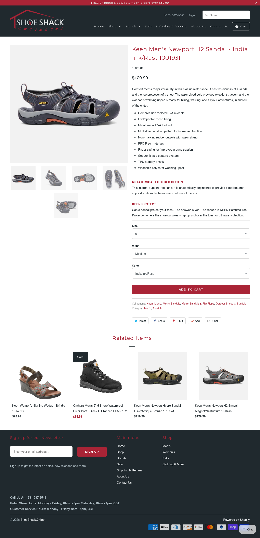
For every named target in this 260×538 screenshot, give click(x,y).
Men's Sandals (171, 303)
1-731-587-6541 (174, 15)
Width (135, 245)
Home (99, 26)
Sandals (157, 308)
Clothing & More (173, 464)
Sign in (193, 15)
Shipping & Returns (171, 26)
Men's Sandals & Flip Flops (198, 303)
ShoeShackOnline (32, 519)
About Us (198, 26)
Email (215, 321)
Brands (132, 26)
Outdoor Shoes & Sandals (231, 303)
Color (135, 265)
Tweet (142, 321)
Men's (157, 303)
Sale (148, 26)
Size (135, 226)
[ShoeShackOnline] (37, 21)
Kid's (165, 458)
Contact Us (219, 26)
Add (197, 321)
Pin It (180, 321)
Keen (150, 303)
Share (161, 321)
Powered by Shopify (236, 519)
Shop (113, 26)
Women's (168, 452)
